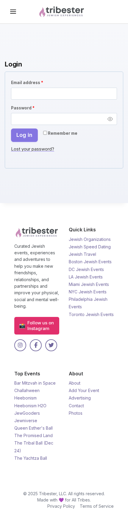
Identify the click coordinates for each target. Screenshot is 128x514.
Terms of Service (97, 506)
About (74, 383)
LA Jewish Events (86, 276)
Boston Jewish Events (90, 261)
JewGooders (27, 413)
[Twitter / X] (51, 345)
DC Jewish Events (86, 269)
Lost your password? (32, 149)
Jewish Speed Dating (90, 246)
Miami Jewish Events (89, 284)
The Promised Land (33, 435)
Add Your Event (84, 390)
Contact (76, 405)
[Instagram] (20, 345)
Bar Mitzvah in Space (35, 383)
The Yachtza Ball (30, 458)
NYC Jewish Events (88, 291)
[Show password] (110, 119)
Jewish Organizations (90, 239)
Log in (24, 135)
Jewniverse (25, 420)
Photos (75, 413)
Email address (36, 82)
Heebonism (25, 397)
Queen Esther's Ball (33, 428)
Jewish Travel (82, 254)
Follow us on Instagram (36, 326)
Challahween (27, 390)
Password (32, 107)
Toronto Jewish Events (91, 314)
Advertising (80, 397)
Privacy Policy (61, 506)
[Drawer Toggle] (13, 12)
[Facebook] (36, 345)
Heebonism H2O (30, 405)
